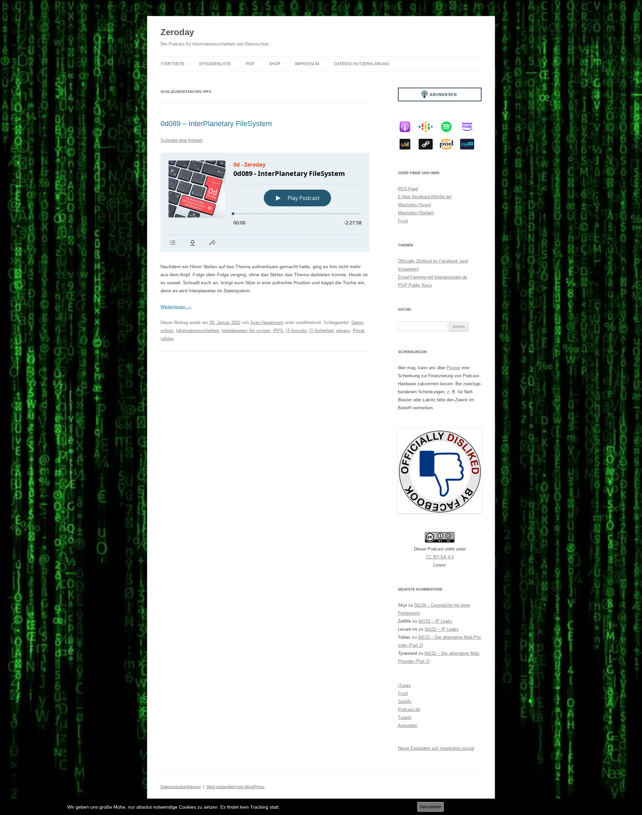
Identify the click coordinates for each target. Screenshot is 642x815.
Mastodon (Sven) (414, 204)
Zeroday (177, 32)
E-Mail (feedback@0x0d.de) (425, 196)
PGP (250, 64)
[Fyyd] (429, 144)
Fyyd (403, 220)
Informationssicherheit (197, 330)
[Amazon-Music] (470, 126)
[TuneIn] (470, 144)
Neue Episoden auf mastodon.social (436, 748)
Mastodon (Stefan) (416, 212)
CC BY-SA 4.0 (440, 556)
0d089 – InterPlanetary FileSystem (216, 123)
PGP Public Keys (415, 285)
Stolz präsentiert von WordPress (235, 787)
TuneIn (404, 717)
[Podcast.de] (449, 144)
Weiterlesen (176, 306)
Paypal (453, 367)
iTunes (404, 685)
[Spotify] (449, 126)
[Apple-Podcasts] (408, 126)
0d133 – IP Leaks (435, 621)
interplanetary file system (246, 330)
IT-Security (296, 330)
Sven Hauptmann (267, 322)
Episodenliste (215, 64)
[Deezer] (408, 144)
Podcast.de (409, 709)
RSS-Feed (408, 188)
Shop (274, 64)
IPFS (278, 330)
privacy (343, 330)
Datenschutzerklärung (361, 64)
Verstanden (430, 806)
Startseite (172, 64)
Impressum (307, 64)
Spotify (405, 701)
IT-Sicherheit (321, 330)
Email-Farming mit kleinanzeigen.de (432, 277)
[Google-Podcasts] (429, 126)
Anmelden (407, 725)
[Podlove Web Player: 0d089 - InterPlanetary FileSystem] (264, 202)
